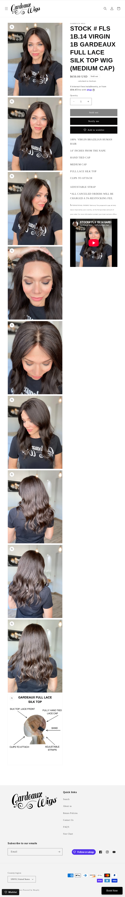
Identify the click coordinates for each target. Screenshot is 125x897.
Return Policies (70, 813)
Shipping (74, 81)
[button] (6, 8)
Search (66, 799)
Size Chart (68, 834)
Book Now (112, 890)
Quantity (74, 95)
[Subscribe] (59, 851)
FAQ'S (66, 827)
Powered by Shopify (31, 890)
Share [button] (76, 275)
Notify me (93, 121)
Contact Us (68, 820)
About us (67, 806)
